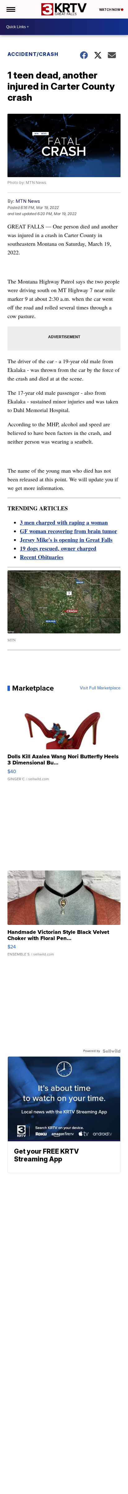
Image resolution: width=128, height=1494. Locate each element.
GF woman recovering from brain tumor (68, 531)
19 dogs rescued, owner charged (58, 548)
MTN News (28, 201)
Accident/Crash (32, 54)
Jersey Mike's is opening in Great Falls (66, 540)
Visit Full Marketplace (100, 688)
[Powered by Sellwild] (112, 1051)
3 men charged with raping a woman (64, 522)
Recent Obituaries (41, 557)
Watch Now (110, 9)
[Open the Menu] (10, 9)
